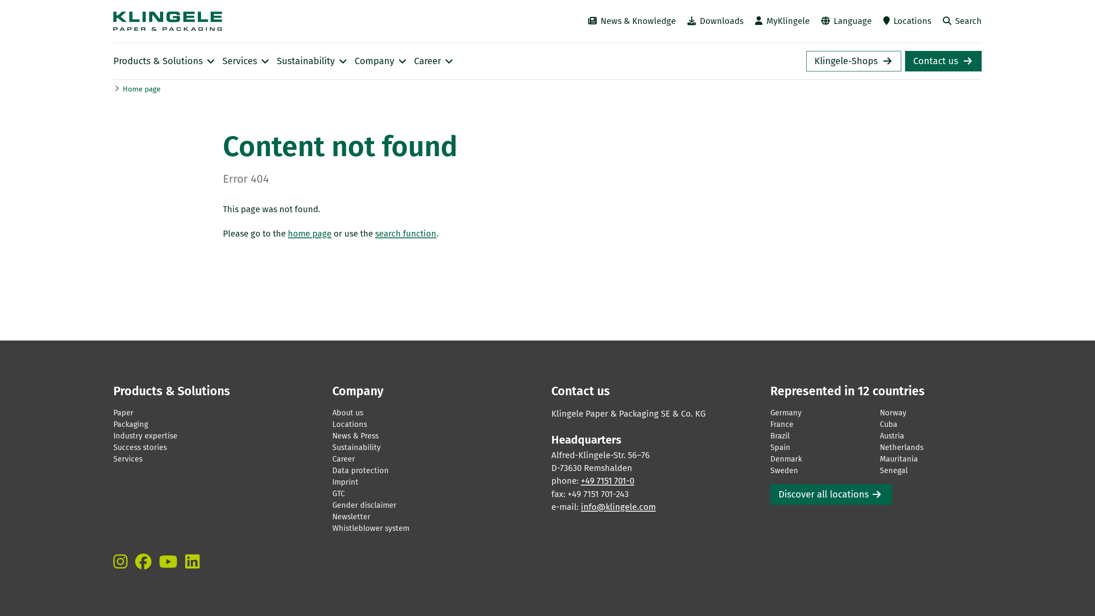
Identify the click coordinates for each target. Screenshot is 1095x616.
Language (853, 21)
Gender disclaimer (364, 505)
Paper (123, 413)
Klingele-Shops (846, 61)
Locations (912, 21)
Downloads (721, 21)
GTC (338, 493)
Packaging (130, 424)
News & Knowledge (638, 21)
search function (405, 233)
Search (968, 21)
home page (309, 233)
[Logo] (246, 21)
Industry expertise (145, 436)
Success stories (140, 447)
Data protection (360, 470)
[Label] (120, 562)
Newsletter (351, 516)
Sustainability (356, 447)
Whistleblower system (370, 528)
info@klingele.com (618, 507)
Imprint (345, 482)
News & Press (355, 436)
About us (347, 413)
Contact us (935, 61)
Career (343, 459)
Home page (141, 89)
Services (127, 459)
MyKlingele (788, 21)
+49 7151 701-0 (607, 481)
